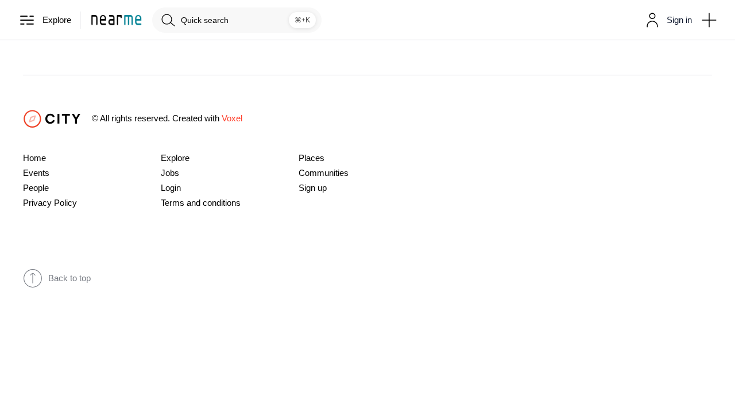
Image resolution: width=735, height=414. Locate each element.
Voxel (232, 118)
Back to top (69, 278)
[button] (666, 20)
